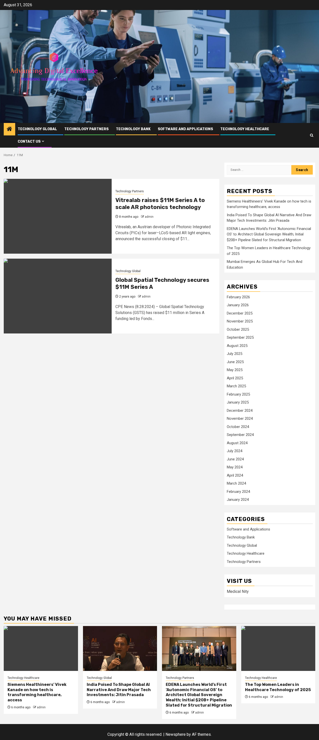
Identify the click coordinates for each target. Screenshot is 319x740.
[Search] (312, 135)
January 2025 (238, 402)
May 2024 (234, 467)
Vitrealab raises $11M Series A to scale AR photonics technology (160, 204)
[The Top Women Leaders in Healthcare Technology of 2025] (278, 648)
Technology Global (37, 129)
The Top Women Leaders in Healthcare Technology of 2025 (278, 687)
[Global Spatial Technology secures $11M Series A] (58, 296)
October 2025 (238, 329)
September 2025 (240, 337)
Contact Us (29, 141)
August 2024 (237, 443)
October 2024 (238, 426)
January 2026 (238, 305)
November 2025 (240, 321)
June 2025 (235, 362)
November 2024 (240, 418)
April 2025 (235, 378)
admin (149, 216)
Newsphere (175, 734)
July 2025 (234, 353)
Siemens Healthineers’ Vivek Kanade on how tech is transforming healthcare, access (37, 692)
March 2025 (236, 386)
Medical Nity (238, 591)
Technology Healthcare (244, 129)
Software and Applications (185, 129)
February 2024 (238, 491)
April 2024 (235, 475)
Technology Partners (86, 129)
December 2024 (239, 410)
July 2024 (234, 451)
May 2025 (234, 370)
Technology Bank (133, 129)
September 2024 (240, 434)
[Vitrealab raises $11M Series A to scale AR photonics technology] (58, 216)
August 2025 (237, 345)
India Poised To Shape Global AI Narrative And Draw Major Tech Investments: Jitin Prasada (119, 689)
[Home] (9, 129)
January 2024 (238, 499)
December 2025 (239, 313)
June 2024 (235, 459)
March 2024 (236, 483)
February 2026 (238, 297)
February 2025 (238, 394)
